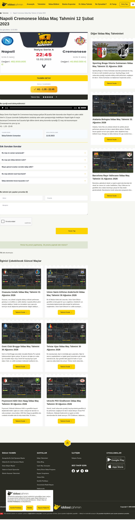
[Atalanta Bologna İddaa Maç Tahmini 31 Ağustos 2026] (112, 106)
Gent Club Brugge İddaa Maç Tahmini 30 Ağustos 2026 (20, 348)
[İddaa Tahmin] (12, 4)
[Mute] (79, 108)
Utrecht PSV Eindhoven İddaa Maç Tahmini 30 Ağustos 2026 (64, 402)
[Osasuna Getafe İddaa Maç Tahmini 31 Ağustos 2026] (21, 279)
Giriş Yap (124, 4)
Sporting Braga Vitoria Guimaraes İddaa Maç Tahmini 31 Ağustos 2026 (112, 64)
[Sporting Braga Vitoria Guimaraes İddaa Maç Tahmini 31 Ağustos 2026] (112, 50)
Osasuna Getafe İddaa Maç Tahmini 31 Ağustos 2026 (21, 293)
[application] (44, 108)
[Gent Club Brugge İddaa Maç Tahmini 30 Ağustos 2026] (21, 333)
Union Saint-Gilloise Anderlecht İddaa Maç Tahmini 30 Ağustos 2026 (66, 293)
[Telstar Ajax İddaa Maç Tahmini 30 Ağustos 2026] (66, 333)
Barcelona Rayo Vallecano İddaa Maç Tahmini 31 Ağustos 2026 (111, 177)
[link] (73, 470)
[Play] (3, 108)
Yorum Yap (71, 231)
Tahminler (5, 13)
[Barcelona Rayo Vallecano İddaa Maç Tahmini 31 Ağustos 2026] (112, 162)
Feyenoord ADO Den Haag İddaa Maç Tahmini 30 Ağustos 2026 (20, 402)
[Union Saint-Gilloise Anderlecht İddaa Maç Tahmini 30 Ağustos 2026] (66, 279)
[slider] (84, 108)
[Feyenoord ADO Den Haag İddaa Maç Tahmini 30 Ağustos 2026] (21, 387)
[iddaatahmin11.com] (67, 507)
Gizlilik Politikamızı (14, 501)
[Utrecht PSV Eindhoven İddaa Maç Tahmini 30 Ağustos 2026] (66, 387)
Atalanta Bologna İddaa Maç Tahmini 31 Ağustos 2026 (112, 121)
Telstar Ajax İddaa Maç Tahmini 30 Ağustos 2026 (64, 348)
